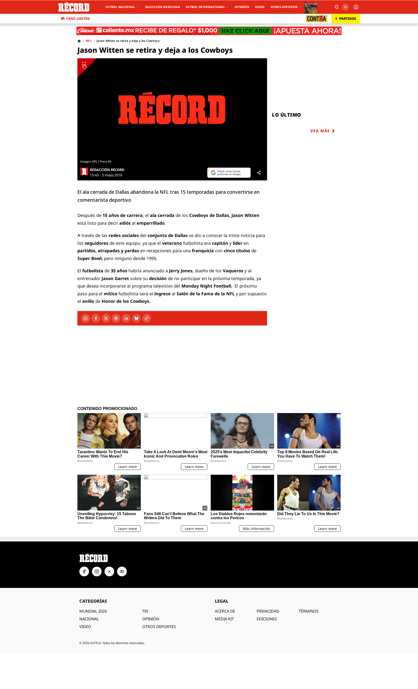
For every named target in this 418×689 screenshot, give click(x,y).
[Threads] (116, 318)
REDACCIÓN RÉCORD (107, 170)
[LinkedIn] (126, 318)
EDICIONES (267, 619)
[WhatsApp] (85, 318)
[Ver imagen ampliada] (172, 108)
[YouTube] (122, 571)
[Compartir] (259, 172)
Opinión (242, 7)
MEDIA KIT (224, 619)
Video (260, 7)
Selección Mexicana (162, 7)
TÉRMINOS (309, 611)
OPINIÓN (150, 619)
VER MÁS (320, 130)
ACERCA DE (225, 611)
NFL (89, 41)
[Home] (79, 41)
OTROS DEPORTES (159, 626)
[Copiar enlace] (146, 318)
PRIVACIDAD (268, 611)
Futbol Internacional (205, 7)
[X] (106, 318)
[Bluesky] (136, 318)
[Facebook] (95, 318)
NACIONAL (89, 619)
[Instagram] (97, 571)
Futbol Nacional (120, 7)
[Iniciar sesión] (356, 7)
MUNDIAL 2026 (93, 611)
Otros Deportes (284, 7)
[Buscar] (336, 7)
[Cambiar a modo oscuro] (345, 7)
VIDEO (85, 626)
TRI (145, 611)
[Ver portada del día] (311, 7)
